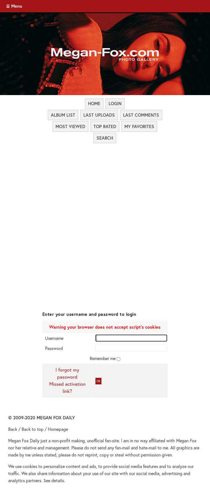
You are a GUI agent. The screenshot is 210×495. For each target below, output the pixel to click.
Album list (63, 115)
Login (115, 103)
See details (53, 480)
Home (94, 103)
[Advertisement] (105, 184)
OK (98, 381)
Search (105, 138)
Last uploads (99, 115)
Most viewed (70, 126)
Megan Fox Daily (23, 440)
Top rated (105, 126)
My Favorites (139, 126)
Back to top (32, 429)
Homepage (58, 429)
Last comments (141, 115)
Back (12, 429)
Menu (16, 6)
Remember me (103, 358)
